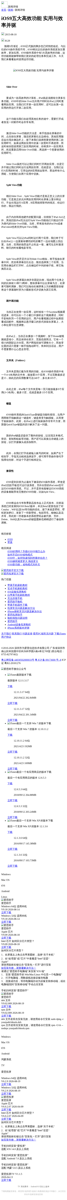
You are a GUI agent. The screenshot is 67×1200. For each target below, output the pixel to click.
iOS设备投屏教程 (16, 591)
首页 (3, 10)
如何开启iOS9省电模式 (20, 554)
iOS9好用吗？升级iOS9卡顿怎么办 (26, 551)
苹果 (9, 542)
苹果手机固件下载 (17, 605)
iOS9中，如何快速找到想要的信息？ (27, 558)
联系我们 (17, 633)
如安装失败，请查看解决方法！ (18, 968)
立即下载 (12, 703)
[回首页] (4, 6)
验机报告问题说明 (17, 618)
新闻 (10, 10)
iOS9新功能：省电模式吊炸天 (23, 564)
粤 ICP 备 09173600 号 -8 (48, 660)
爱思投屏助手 (14, 614)
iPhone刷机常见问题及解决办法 (24, 611)
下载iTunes (60, 633)
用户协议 (6, 637)
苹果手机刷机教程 (17, 585)
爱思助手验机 (14, 601)
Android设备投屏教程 (19, 624)
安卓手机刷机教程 (17, 588)
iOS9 (10, 539)
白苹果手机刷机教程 (18, 595)
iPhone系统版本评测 (18, 627)
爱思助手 (12, 621)
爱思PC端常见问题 (43, 633)
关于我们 (6, 633)
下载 (9, 686)
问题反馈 (27, 633)
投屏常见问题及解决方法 (21, 608)
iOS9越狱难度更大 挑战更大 (22, 561)
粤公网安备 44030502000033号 (17, 660)
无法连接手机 (14, 598)
